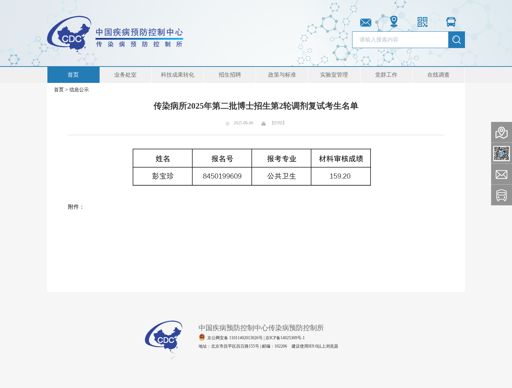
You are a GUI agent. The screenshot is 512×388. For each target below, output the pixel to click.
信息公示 (79, 89)
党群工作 (386, 75)
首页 (73, 75)
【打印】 (278, 123)
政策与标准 (282, 75)
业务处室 (125, 75)
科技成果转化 (177, 75)
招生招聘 (230, 75)
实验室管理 (334, 75)
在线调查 (438, 75)
